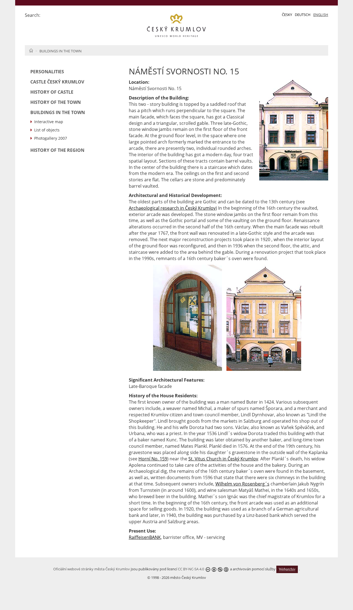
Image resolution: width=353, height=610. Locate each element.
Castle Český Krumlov (57, 82)
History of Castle (51, 92)
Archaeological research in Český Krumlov (172, 208)
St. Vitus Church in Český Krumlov (223, 459)
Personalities (47, 72)
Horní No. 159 (152, 459)
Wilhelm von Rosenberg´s (242, 484)
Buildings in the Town (60, 50)
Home (31, 50)
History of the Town (55, 102)
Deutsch (303, 14)
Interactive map (48, 121)
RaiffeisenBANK (145, 537)
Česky (287, 14)
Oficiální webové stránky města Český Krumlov (91, 568)
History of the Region (57, 150)
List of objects (47, 130)
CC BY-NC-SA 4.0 (191, 568)
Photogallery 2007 (50, 138)
